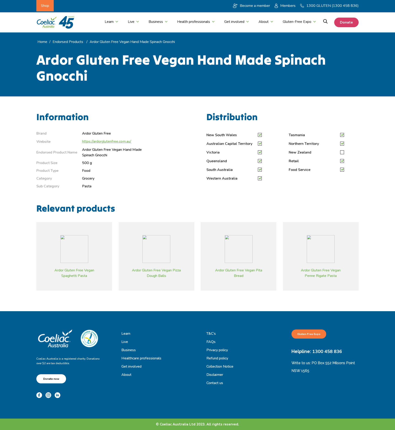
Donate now (51, 379)
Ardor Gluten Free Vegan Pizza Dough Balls (156, 273)
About (264, 21)
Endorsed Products (68, 41)
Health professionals (193, 21)
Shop (45, 5)
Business (156, 21)
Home (42, 41)
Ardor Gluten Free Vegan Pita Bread (238, 273)
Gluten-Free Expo (297, 21)
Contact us (214, 382)
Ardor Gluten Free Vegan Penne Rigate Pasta (321, 273)
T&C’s (211, 333)
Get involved (234, 21)
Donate (346, 22)
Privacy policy (217, 350)
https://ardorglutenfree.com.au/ (106, 141)
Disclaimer (214, 374)
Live (131, 21)
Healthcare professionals (141, 358)
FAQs (211, 341)
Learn (109, 21)
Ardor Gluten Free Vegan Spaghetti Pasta (74, 273)
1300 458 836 (327, 351)
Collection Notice (219, 366)
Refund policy (217, 358)
